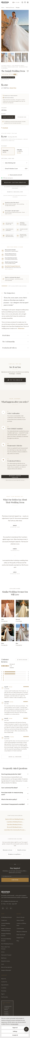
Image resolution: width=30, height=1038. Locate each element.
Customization (20, 928)
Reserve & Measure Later (15, 191)
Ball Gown (3, 958)
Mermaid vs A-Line (7, 850)
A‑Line (2, 952)
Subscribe (15, 879)
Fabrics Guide (20, 920)
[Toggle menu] (28, 2)
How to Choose (20, 917)
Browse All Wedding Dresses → (15, 827)
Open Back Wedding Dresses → (15, 824)
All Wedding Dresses (6, 917)
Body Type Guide (21, 934)
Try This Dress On (16, 380)
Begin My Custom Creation (15, 476)
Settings (15, 1031)
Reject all (15, 1027)
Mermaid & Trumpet (6, 955)
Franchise (3, 991)
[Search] (22, 2)
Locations (3, 987)
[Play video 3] (18, 57)
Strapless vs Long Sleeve (14, 854)
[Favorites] (25, 2)
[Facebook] (6, 908)
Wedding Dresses (10, 7)
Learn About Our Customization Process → (15, 829)
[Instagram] (2, 908)
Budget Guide (20, 937)
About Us (3, 978)
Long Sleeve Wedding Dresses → (15, 821)
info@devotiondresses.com (10, 901)
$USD (17, 2)
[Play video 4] (25, 57)
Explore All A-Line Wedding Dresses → (15, 819)
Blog (18, 940)
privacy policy (14, 1024)
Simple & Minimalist (6, 970)
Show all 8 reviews (15, 756)
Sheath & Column (5, 961)
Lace (2, 964)
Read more (21, 328)
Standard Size (22, 117)
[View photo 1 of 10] (4, 57)
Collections (4, 920)
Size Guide (5, 127)
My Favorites (4, 997)
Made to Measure (8, 117)
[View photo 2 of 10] (11, 57)
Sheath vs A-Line (21, 850)
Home (2, 7)
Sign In (2, 994)
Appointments (4, 984)
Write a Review (23, 659)
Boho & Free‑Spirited (6, 967)
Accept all (15, 1035)
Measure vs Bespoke (22, 931)
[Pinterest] (10, 908)
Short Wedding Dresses (7, 943)
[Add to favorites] (28, 71)
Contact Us (4, 981)
